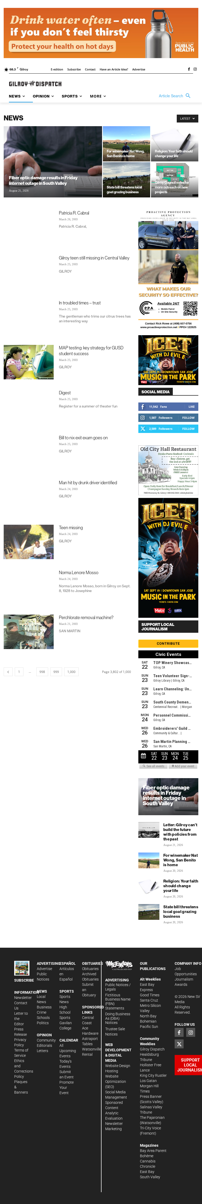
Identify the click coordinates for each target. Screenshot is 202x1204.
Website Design (117, 1066)
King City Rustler (153, 1075)
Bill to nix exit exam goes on (83, 437)
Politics (43, 1023)
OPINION (44, 1035)
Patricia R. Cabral (74, 213)
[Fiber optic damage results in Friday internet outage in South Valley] (53, 168)
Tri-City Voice (150, 1128)
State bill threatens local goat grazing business (180, 911)
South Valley (150, 1177)
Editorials (44, 1045)
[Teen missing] (29, 542)
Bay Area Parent (153, 1151)
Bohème (146, 1156)
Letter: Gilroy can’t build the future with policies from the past (180, 831)
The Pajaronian (152, 1117)
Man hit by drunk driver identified (88, 482)
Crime (41, 1012)
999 (56, 672)
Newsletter (23, 998)
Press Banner (151, 1096)
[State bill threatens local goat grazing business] (126, 180)
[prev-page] (8, 671)
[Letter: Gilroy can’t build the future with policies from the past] (148, 830)
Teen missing (71, 527)
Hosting (111, 1071)
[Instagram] (195, 70)
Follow (188, 418)
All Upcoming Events (67, 1050)
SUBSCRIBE (24, 980)
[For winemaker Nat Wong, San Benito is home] (126, 144)
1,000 (71, 672)
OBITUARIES (92, 963)
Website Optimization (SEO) (115, 1081)
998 (42, 672)
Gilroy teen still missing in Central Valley (94, 258)
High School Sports (64, 1012)
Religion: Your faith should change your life (180, 886)
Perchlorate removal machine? (86, 617)
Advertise (44, 969)
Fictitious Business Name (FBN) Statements (117, 1001)
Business (44, 1007)
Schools (43, 1018)
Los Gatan (148, 1081)
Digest (65, 392)
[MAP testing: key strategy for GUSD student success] (29, 362)
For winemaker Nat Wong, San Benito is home (180, 860)
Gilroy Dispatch (152, 1049)
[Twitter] (179, 1043)
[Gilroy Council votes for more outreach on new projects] (174, 179)
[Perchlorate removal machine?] (29, 632)
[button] (176, 96)
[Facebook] (189, 70)
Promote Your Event (66, 1087)
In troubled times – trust (80, 302)
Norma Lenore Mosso (78, 572)
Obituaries (90, 969)
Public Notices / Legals (118, 987)
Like (192, 407)
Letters (42, 1051)
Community (46, 1040)
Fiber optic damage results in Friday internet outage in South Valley (166, 795)
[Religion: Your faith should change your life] (174, 143)
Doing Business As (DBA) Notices (117, 1018)
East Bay (147, 1172)
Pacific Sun (149, 1026)
